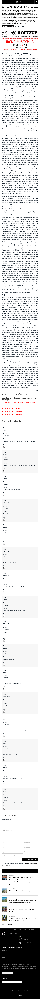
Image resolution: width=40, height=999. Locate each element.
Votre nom (27, 842)
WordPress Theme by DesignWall (20, 990)
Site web (26, 852)
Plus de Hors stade (7, 925)
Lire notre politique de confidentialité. (25, 969)
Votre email (27, 847)
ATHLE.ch (20, 995)
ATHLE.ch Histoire (8, 26)
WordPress (32, 989)
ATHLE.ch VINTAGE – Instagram (12, 414)
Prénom (4, 950)
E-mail (4, 957)
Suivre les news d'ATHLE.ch (12, 856)
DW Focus (20, 2)
